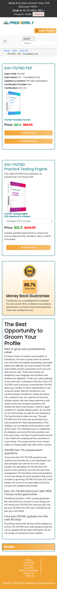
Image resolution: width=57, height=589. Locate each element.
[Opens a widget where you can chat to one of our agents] (39, 574)
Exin (15, 51)
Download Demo (28, 141)
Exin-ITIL (24, 51)
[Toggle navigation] (5, 41)
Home (7, 51)
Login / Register (46, 30)
